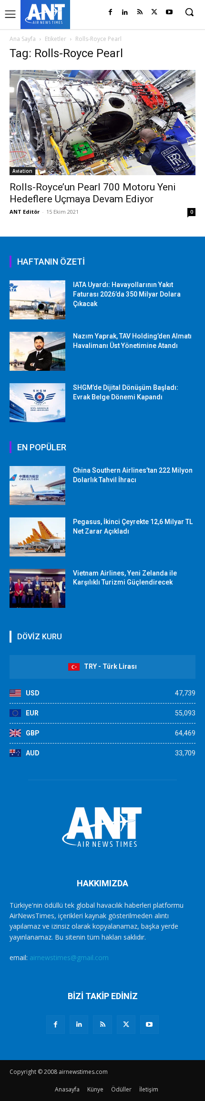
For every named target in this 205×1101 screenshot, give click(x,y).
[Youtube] (169, 12)
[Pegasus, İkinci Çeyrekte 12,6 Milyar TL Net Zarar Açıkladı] (37, 536)
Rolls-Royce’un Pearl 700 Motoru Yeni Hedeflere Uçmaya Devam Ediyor (93, 193)
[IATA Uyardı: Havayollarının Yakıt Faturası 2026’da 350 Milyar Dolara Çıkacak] (37, 299)
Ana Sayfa (23, 39)
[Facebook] (110, 12)
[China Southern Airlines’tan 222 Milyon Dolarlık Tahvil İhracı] (37, 485)
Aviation (22, 171)
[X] (154, 12)
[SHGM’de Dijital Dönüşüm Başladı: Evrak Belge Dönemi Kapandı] (37, 402)
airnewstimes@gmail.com (69, 957)
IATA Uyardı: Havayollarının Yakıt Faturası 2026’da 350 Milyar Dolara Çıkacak (127, 294)
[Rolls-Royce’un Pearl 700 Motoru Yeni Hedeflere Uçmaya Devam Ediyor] (102, 122)
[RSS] (140, 12)
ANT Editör (25, 211)
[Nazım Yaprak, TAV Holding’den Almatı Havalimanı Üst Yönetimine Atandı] (37, 351)
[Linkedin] (125, 12)
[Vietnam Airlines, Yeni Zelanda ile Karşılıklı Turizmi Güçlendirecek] (37, 588)
